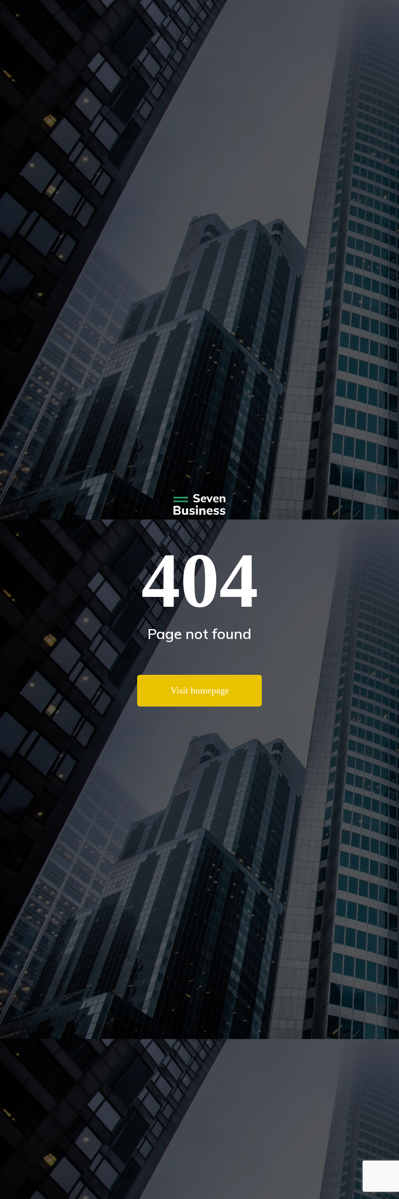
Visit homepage (199, 690)
